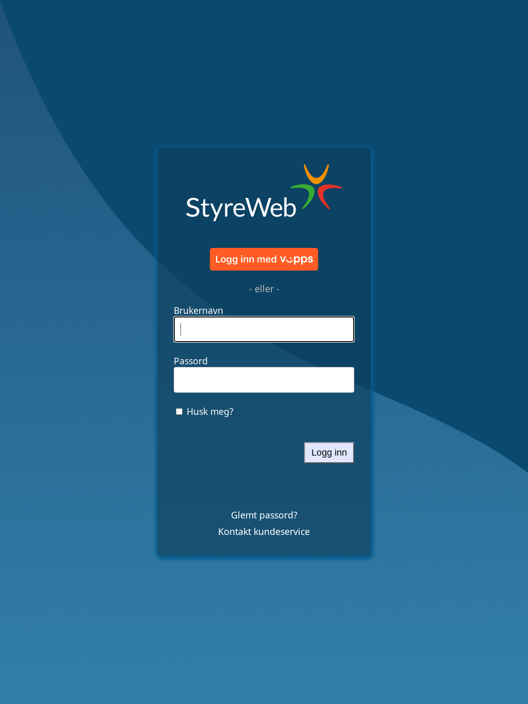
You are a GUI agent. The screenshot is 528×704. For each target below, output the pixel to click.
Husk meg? (210, 411)
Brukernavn (198, 310)
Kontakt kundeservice (264, 531)
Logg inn (329, 452)
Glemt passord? (264, 515)
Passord (191, 361)
